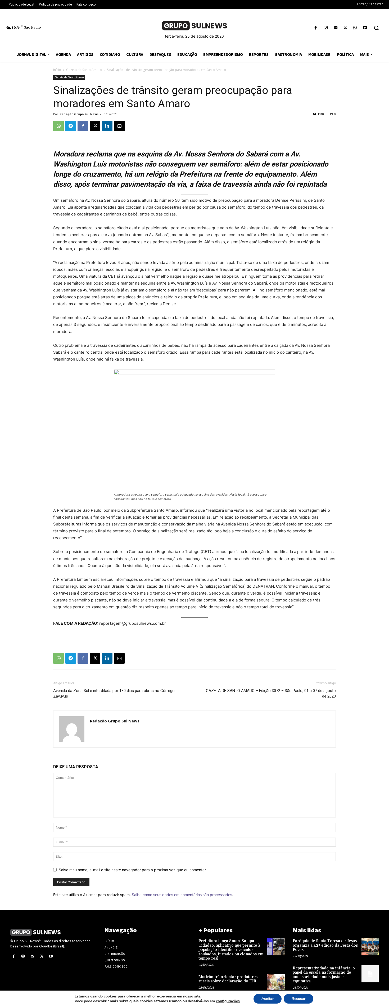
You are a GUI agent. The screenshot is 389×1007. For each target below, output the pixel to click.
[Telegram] (70, 126)
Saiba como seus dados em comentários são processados (182, 894)
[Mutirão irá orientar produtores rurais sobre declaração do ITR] (275, 982)
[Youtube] (365, 28)
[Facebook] (315, 28)
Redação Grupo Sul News (79, 114)
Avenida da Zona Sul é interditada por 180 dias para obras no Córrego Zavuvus (114, 693)
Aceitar (267, 998)
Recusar (298, 998)
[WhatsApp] (355, 28)
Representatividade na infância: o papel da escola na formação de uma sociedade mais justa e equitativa (324, 975)
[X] (345, 28)
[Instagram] (325, 28)
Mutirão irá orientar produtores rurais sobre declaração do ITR (227, 979)
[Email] (119, 126)
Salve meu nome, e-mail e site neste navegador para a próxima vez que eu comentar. (133, 869)
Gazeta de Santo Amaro (84, 70)
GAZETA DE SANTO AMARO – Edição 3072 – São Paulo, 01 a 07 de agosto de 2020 (271, 693)
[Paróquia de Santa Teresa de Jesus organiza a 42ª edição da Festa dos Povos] (370, 946)
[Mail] (335, 28)
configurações (228, 1001)
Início (57, 70)
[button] (376, 27)
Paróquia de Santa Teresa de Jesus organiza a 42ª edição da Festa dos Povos (325, 945)
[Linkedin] (107, 126)
